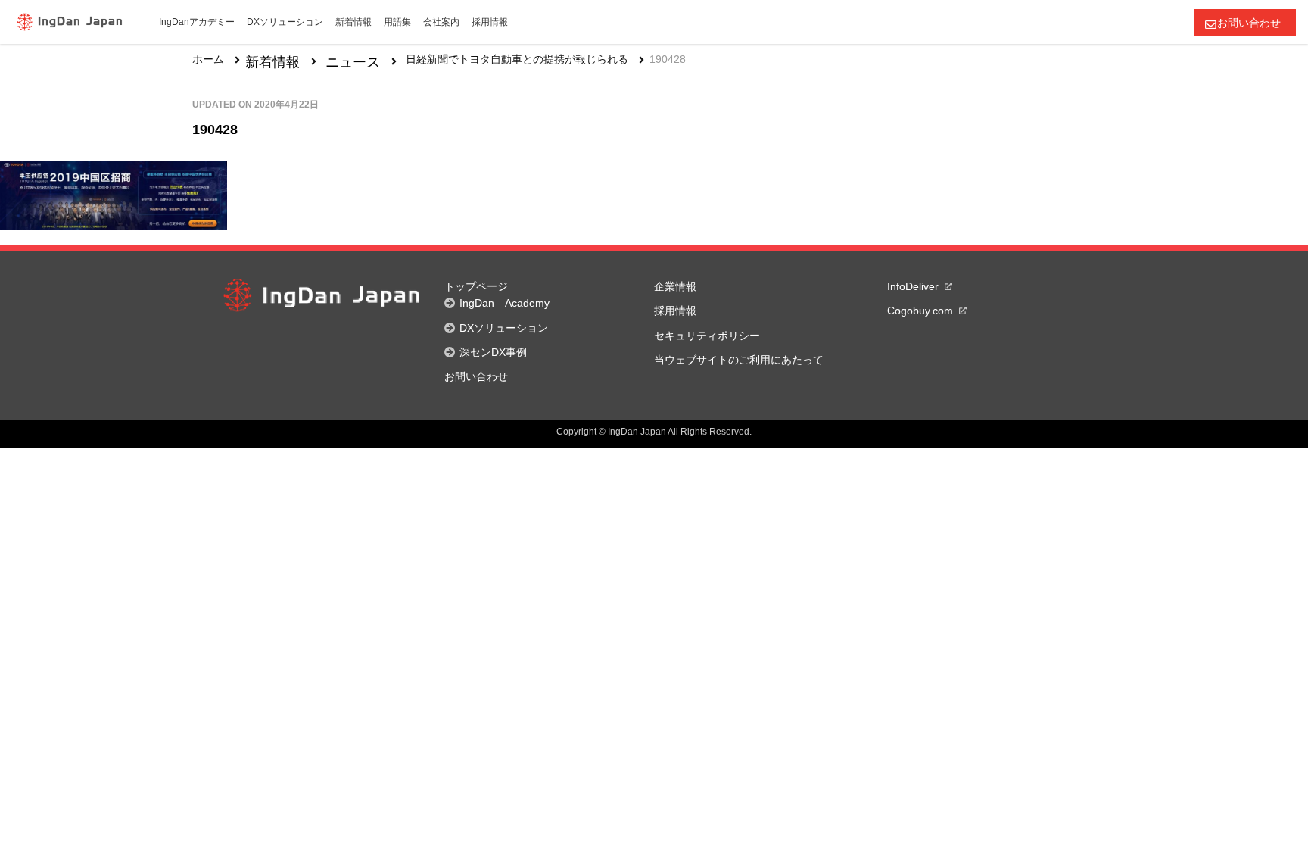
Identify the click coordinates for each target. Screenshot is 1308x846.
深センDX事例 (493, 352)
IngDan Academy (504, 303)
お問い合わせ (1249, 23)
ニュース (352, 62)
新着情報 (272, 62)
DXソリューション (503, 328)
